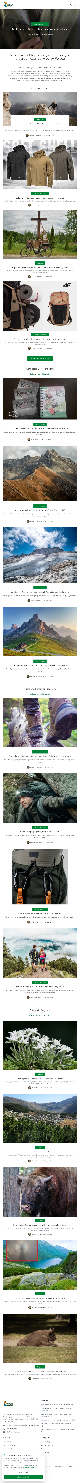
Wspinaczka (40, 119)
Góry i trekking (40, 424)
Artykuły (44, 1400)
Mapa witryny (72, 1466)
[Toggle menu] (75, 5)
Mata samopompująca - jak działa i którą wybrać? (57, 1405)
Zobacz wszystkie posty (40, 374)
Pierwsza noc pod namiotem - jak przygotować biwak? (58, 1420)
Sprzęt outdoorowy (40, 193)
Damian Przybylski (9, 1449)
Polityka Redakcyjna (61, 1466)
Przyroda (40, 24)
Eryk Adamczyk (8, 1442)
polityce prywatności (30, 1467)
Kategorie (45, 1437)
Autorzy (6, 1437)
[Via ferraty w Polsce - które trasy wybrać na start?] (40, 109)
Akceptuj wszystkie (23, 1477)
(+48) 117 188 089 (11, 1429)
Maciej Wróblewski (9, 1445)
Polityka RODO (48, 1466)
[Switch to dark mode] (71, 4)
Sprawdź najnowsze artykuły (40, 358)
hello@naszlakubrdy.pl (13, 1432)
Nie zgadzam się (23, 1472)
